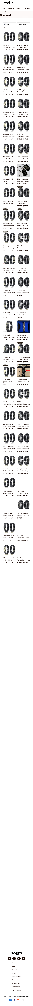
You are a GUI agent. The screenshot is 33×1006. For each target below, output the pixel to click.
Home (1, 12)
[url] (26, 997)
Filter (8, 24)
